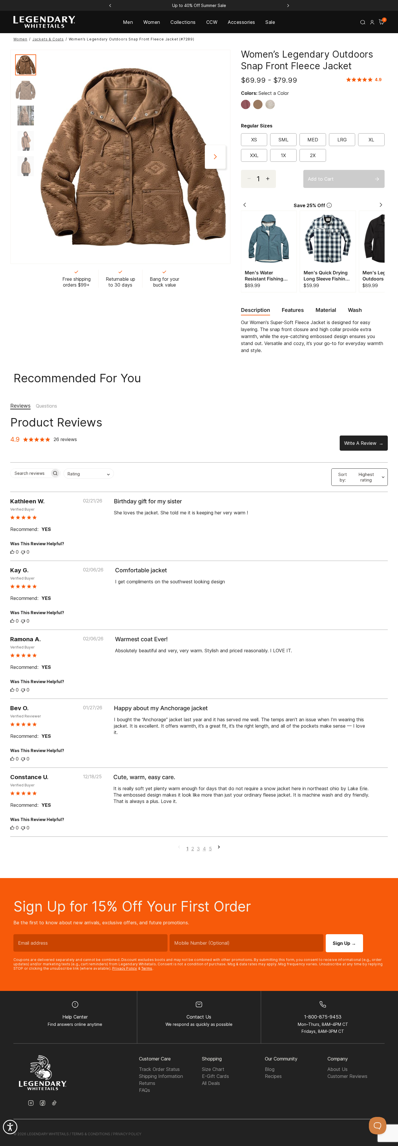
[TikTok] (54, 1103)
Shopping (212, 1059)
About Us (337, 1069)
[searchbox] (30, 473)
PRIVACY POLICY (127, 1134)
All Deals (211, 1083)
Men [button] (128, 22)
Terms (146, 968)
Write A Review (360, 443)
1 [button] (187, 849)
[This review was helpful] (12, 552)
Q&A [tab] (46, 406)
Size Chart (213, 1069)
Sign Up (344, 943)
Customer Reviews (347, 1076)
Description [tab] (255, 310)
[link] (365, 79)
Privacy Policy (124, 968)
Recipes (273, 1076)
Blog (269, 1069)
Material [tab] (326, 310)
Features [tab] (293, 310)
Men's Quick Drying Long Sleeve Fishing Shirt (326, 276)
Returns (147, 1083)
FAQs (144, 1090)
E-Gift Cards (215, 1076)
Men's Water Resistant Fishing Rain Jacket (264, 276)
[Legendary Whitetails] (44, 22)
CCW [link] (211, 22)
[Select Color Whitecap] (271, 104)
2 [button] (192, 849)
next (215, 157)
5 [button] (210, 849)
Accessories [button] (241, 22)
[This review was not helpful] (23, 552)
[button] (372, 22)
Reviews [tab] (20, 406)
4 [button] (204, 849)
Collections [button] (183, 22)
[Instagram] (31, 1103)
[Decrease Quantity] (270, 179)
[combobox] (89, 473)
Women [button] (151, 22)
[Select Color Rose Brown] (247, 104)
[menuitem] (128, 22)
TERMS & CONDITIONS (91, 1134)
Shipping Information (161, 1076)
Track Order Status (159, 1069)
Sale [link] (270, 22)
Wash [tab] (355, 310)
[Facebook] (42, 1103)
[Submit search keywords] (362, 22)
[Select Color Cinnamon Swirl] (259, 104)
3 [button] (198, 849)
